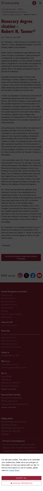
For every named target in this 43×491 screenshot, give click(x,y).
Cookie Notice (14, 470)
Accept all (21, 478)
